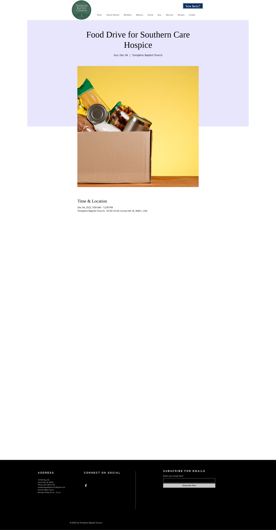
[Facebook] (86, 486)
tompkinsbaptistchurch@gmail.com (51, 487)
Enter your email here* (173, 476)
